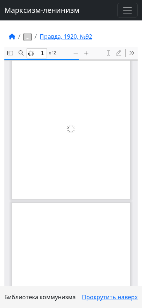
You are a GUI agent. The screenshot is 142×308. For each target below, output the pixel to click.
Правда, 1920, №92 (66, 36)
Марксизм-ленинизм (41, 10)
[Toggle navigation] (127, 10)
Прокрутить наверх (110, 297)
